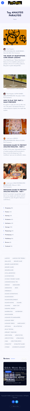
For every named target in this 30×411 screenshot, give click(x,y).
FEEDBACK (8, 290)
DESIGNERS (16, 285)
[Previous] (23, 359)
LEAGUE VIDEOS (10, 323)
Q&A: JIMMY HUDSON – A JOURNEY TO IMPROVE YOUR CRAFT (15, 377)
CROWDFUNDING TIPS (12, 282)
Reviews (7, 242)
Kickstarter (8, 219)
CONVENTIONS (10, 276)
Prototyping (8, 234)
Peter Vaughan (10, 49)
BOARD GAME (18, 261)
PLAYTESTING (18, 326)
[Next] (25, 359)
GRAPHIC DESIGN (10, 308)
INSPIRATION (9, 311)
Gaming (7, 215)
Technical (7, 246)
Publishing (8, 238)
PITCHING (8, 326)
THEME (7, 347)
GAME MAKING (10, 302)
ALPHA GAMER (19, 93)
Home (15, 19)
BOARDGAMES (7, 185)
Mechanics (8, 223)
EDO (17, 288)
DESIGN (8, 285)
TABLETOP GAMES (20, 344)
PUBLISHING (20, 338)
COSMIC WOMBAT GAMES (13, 279)
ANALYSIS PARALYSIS (9, 51)
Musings (7, 227)
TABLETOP (8, 344)
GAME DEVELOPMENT (12, 299)
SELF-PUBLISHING (16, 341)
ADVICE (15, 138)
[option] (15, 373)
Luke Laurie (10, 138)
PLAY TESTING (9, 329)
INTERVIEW (19, 311)
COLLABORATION (10, 273)
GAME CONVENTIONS (12, 293)
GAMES (20, 302)
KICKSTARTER (9, 314)
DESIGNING (9, 288)
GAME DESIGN (20, 51)
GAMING (8, 305)
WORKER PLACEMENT (19, 347)
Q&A (7, 341)
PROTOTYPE (19, 335)
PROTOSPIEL (9, 335)
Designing (7, 208)
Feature (7, 211)
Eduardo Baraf (8, 383)
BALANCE (8, 261)
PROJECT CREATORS (11, 332)
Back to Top (16, 406)
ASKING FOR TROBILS (19, 258)
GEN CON (16, 305)
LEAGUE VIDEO (10, 320)
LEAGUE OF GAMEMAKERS (13, 317)
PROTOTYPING (10, 338)
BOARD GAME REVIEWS (12, 264)
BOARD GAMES (10, 267)
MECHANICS (21, 323)
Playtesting (8, 231)
